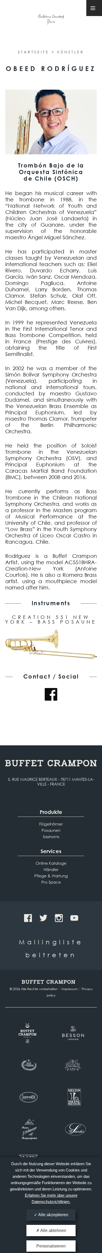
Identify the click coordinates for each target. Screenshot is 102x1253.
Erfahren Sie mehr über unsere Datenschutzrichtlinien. (51, 1198)
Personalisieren (51, 1246)
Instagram (59, 918)
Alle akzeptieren (52, 1215)
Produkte (51, 812)
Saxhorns (51, 836)
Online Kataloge (51, 863)
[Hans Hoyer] (74, 1065)
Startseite (33, 51)
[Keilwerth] (28, 1097)
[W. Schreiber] (74, 1129)
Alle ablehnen (52, 1230)
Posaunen (51, 830)
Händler (51, 869)
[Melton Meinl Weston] (74, 1097)
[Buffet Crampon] (28, 1033)
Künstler (70, 51)
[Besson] (74, 1033)
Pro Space (51, 882)
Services (51, 851)
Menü (94, 8)
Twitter (43, 918)
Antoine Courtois (51, 21)
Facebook (51, 694)
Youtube (74, 918)
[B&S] (28, 1065)
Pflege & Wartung (51, 875)
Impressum (69, 989)
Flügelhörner (51, 824)
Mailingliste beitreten (51, 948)
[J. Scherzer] (28, 1129)
